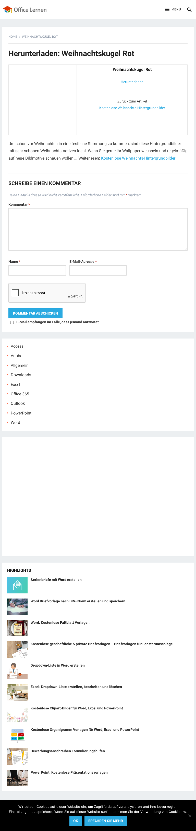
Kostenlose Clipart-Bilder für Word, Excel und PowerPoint (77, 708)
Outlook (18, 403)
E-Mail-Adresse (83, 261)
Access (17, 346)
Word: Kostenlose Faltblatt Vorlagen (60, 622)
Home (12, 36)
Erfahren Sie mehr (105, 821)
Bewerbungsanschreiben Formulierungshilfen (68, 751)
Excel (15, 384)
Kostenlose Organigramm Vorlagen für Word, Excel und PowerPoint (85, 730)
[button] (173, 9)
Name (14, 261)
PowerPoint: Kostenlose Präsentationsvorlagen (69, 772)
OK (75, 821)
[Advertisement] (43, 99)
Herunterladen (132, 82)
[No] (189, 815)
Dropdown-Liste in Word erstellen (58, 665)
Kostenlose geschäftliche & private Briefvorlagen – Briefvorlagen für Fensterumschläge (102, 644)
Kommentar (19, 204)
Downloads (21, 374)
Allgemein (20, 365)
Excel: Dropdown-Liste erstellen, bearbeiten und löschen (76, 687)
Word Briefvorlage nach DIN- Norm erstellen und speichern (78, 601)
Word (15, 422)
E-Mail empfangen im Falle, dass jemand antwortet (57, 322)
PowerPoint (21, 413)
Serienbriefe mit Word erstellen (56, 580)
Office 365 (20, 394)
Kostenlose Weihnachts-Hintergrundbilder (132, 108)
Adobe (16, 355)
